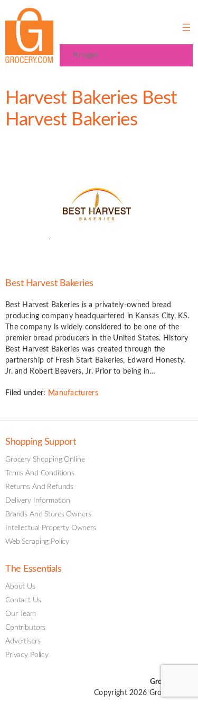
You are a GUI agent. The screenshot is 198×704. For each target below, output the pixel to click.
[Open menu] (186, 27)
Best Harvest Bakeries (49, 283)
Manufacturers (73, 393)
